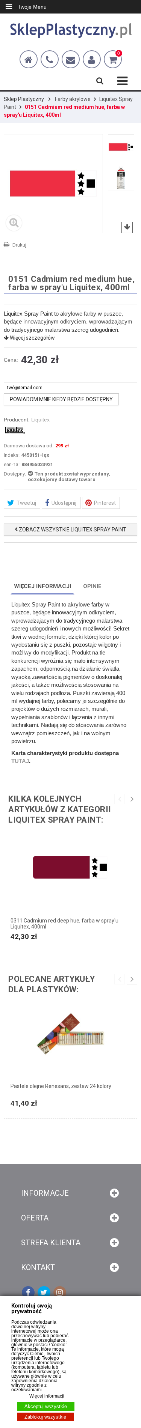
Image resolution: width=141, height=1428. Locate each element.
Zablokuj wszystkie (45, 1417)
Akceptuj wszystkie (45, 1406)
